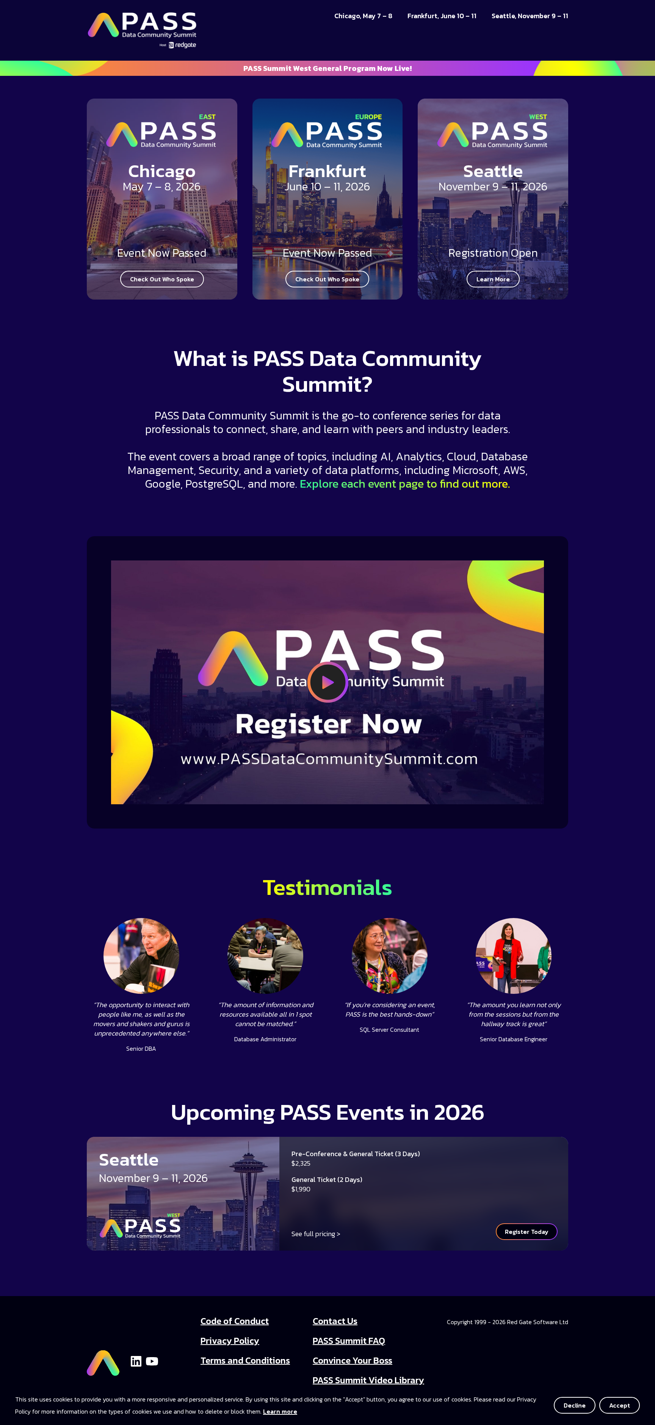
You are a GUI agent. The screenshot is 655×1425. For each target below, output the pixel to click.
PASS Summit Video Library (368, 1380)
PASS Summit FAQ (349, 1340)
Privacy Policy (230, 1340)
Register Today (526, 1231)
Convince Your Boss (352, 1360)
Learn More (493, 279)
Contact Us (335, 1321)
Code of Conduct (235, 1321)
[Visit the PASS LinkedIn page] (136, 1360)
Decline (575, 1405)
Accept (619, 1405)
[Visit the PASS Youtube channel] (152, 1360)
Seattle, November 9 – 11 (530, 15)
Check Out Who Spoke (162, 279)
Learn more (280, 1411)
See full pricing (313, 1234)
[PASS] (103, 1359)
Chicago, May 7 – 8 (363, 15)
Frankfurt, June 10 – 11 (441, 15)
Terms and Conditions (245, 1360)
